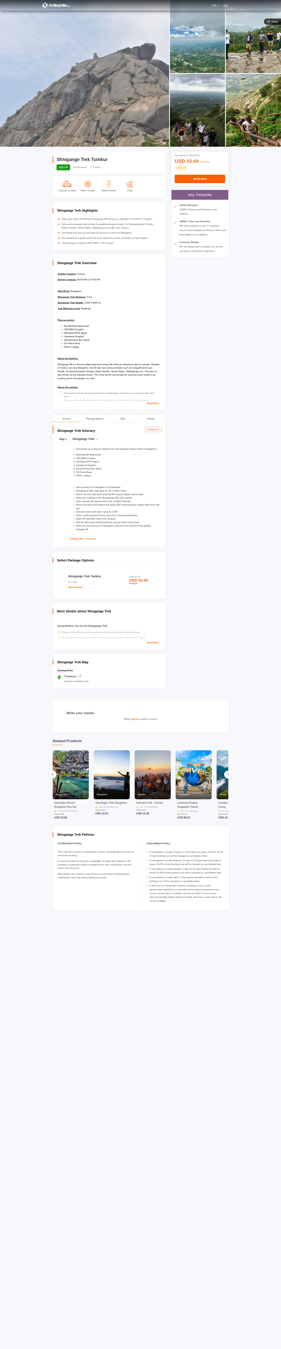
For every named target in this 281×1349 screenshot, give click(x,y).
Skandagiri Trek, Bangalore (111, 802)
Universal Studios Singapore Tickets (187, 804)
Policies (151, 418)
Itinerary (67, 418)
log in (134, 719)
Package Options (95, 418)
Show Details (75, 587)
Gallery (274, 21)
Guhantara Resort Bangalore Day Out (65, 804)
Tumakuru (70, 676)
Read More (153, 403)
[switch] (108, 440)
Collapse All (153, 429)
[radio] (109, 580)
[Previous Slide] (53, 774)
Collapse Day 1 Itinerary (83, 538)
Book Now (200, 178)
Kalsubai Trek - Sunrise (149, 802)
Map (122, 418)
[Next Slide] (228, 774)
